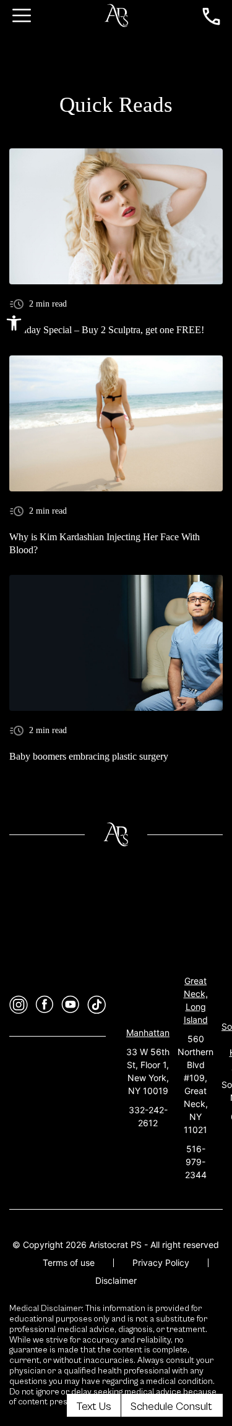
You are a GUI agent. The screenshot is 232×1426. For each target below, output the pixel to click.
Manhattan (148, 1032)
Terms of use (69, 1262)
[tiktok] (96, 1004)
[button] (14, 323)
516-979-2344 (196, 1162)
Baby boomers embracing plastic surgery (88, 756)
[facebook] (44, 1004)
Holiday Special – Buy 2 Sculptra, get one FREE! (106, 330)
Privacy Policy (160, 1262)
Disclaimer (116, 1280)
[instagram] (18, 1004)
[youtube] (70, 1004)
